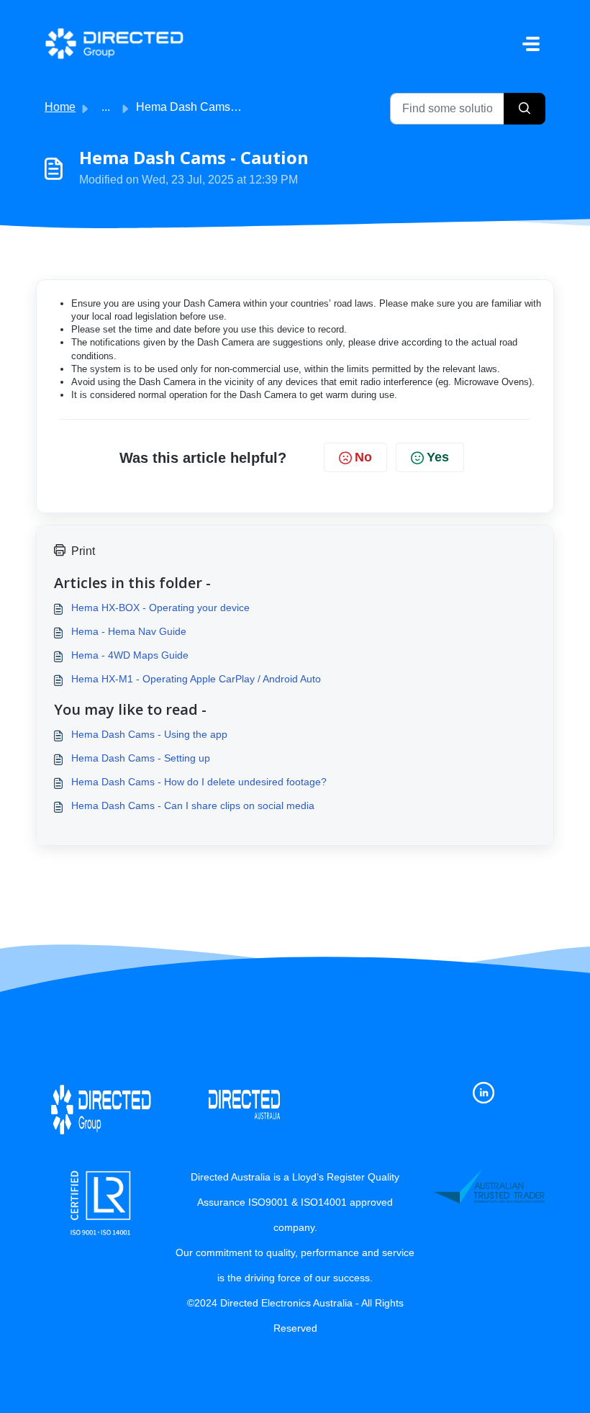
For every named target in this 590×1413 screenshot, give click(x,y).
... (105, 107)
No (363, 457)
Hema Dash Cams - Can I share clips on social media (192, 805)
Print (83, 551)
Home (60, 107)
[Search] (524, 109)
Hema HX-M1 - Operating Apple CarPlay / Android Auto (196, 679)
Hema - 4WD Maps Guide (130, 655)
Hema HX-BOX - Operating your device (160, 607)
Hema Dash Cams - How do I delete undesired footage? (199, 781)
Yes (438, 457)
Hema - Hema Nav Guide (128, 631)
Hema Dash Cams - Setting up (140, 758)
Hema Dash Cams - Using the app (149, 734)
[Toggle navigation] (531, 44)
